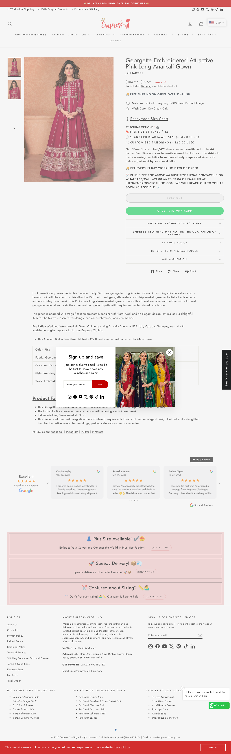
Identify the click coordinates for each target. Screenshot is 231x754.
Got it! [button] (213, 747)
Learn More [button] (122, 747)
